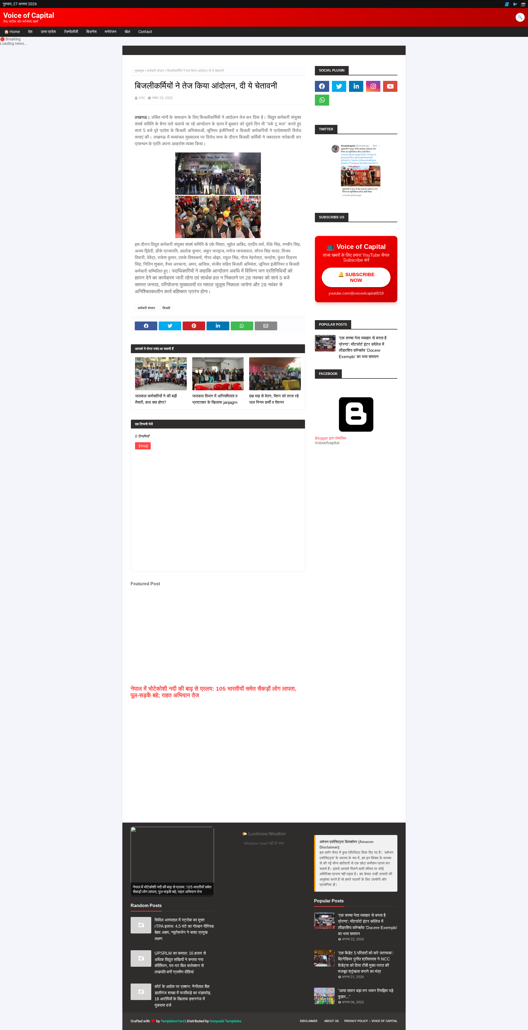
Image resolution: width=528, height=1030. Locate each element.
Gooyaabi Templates (225, 1021)
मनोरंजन (110, 31)
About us (331, 1021)
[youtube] (390, 86)
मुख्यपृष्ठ (139, 71)
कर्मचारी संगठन (155, 71)
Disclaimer (308, 1021)
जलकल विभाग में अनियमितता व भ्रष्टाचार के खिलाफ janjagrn (214, 399)
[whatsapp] (322, 100)
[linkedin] (356, 86)
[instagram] (373, 86)
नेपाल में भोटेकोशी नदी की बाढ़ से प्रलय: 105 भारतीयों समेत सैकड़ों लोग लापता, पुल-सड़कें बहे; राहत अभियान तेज (213, 691)
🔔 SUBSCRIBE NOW (356, 277)
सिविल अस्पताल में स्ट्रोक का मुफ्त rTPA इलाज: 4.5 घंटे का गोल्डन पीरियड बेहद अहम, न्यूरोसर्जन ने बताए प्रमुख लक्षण (184, 929)
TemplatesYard (173, 1021)
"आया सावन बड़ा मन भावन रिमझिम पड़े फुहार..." (365, 993)
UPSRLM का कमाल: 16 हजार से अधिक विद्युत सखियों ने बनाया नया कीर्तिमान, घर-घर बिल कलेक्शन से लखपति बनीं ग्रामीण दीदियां (180, 962)
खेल (127, 31)
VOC (141, 98)
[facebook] (322, 86)
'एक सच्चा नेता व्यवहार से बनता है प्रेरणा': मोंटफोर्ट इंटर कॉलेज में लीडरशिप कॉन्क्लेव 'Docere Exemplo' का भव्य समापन (362, 347)
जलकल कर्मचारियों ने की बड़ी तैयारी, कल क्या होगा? (156, 399)
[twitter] (339, 86)
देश (30, 31)
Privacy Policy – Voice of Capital (370, 1021)
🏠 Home (12, 31)
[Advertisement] (356, 546)
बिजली (166, 308)
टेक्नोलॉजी (71, 31)
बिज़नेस (91, 31)
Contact (145, 31)
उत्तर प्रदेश (48, 31)
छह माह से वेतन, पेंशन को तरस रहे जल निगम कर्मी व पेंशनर (274, 399)
